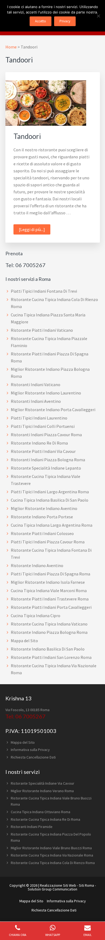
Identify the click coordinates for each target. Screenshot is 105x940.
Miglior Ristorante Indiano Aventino (44, 508)
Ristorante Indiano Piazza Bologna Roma (49, 632)
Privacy (65, 21)
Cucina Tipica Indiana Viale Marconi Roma (49, 590)
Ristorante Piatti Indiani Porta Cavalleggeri (51, 607)
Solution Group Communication (52, 889)
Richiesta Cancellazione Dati (33, 757)
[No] (98, 16)
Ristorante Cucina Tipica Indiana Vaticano (49, 624)
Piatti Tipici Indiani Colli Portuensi (43, 426)
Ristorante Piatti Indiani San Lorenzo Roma (51, 657)
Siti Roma (86, 885)
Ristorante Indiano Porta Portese (42, 516)
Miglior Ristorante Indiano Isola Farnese (48, 582)
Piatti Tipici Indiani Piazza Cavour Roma (48, 541)
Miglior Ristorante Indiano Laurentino (46, 393)
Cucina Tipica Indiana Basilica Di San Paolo (49, 500)
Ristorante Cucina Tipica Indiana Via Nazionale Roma (52, 855)
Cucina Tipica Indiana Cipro (35, 615)
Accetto (40, 21)
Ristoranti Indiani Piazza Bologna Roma (48, 459)
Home (11, 47)
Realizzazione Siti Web (58, 885)
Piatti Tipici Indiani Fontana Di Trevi (44, 291)
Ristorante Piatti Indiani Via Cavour (43, 451)
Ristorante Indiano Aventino (37, 565)
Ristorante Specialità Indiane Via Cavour (42, 783)
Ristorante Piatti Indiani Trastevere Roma (50, 599)
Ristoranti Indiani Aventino (36, 401)
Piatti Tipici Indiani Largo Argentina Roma (50, 491)
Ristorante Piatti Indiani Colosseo (42, 533)
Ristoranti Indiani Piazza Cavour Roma (46, 434)
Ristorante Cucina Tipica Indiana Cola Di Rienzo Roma (53, 862)
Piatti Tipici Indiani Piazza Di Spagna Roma (50, 573)
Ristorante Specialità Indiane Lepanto (46, 468)
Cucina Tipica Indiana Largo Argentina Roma (51, 525)
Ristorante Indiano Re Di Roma (39, 443)
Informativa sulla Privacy (30, 749)
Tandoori (27, 136)
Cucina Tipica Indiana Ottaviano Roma (40, 811)
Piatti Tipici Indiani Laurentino (39, 418)
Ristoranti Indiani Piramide (31, 826)
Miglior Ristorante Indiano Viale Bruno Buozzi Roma (51, 847)
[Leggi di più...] (34, 229)
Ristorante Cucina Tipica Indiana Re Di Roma (45, 819)
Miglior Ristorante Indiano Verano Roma (42, 790)
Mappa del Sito (24, 640)
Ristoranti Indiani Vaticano (35, 384)
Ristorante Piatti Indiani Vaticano (42, 330)
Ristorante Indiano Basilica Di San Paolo (48, 649)
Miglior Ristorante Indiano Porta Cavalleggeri (53, 409)
